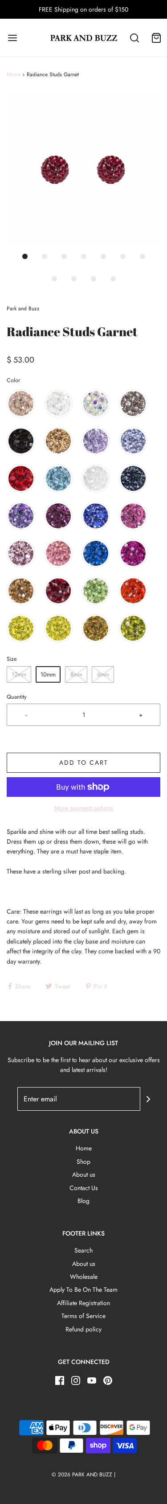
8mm (76, 674)
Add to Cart (83, 762)
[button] (83, 170)
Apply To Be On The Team (83, 1289)
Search (83, 1250)
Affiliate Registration (83, 1302)
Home (13, 74)
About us (83, 1174)
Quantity (17, 697)
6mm (103, 674)
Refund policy (83, 1329)
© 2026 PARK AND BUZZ (82, 1475)
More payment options (83, 808)
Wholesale (84, 1276)
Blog (83, 1200)
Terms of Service (83, 1315)
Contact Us (83, 1187)
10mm (48, 674)
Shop (83, 1161)
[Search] (135, 37)
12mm (19, 674)
